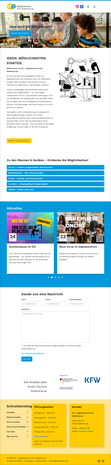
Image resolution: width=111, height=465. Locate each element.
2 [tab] (51, 277)
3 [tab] (55, 277)
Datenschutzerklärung (34, 353)
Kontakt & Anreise (14, 461)
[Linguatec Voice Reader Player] (101, 6)
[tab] (55, 167)
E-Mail (48, 299)
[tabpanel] (55, 30)
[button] (55, 167)
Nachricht (25, 309)
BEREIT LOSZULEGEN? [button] (19, 141)
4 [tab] (58, 277)
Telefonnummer (75, 299)
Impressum (28, 461)
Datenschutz (41, 461)
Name (23, 299)
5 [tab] (62, 277)
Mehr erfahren (20, 33)
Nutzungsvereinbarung (58, 461)
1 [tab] (55, 43)
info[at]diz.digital (85, 431)
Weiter (26, 359)
